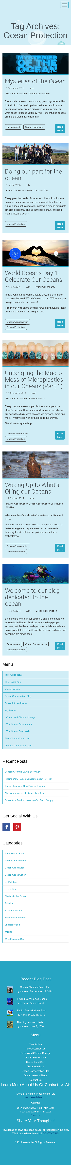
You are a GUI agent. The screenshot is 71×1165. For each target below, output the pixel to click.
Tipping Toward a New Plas (31, 1010)
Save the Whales (13, 910)
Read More (60, 128)
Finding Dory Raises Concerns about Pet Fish (28, 778)
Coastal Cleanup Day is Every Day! (23, 771)
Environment (13, 127)
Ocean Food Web (35, 1062)
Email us (35, 1115)
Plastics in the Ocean (16, 896)
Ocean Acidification (14, 867)
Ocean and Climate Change (20, 717)
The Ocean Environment (19, 724)
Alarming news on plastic (30, 1022)
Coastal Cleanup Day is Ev (34, 987)
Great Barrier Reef (14, 853)
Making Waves (12, 689)
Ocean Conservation (39, 93)
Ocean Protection (34, 127)
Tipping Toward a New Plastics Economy (26, 786)
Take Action (35, 1044)
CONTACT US (51, 1133)
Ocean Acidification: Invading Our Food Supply (29, 800)
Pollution (33, 398)
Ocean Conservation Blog (18, 696)
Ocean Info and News (16, 703)
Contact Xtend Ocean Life (18, 745)
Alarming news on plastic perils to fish (24, 793)
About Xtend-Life (35, 1066)
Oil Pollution (57, 503)
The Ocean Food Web (18, 731)
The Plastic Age (13, 682)
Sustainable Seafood (15, 917)
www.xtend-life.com (35, 1097)
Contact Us (35, 1079)
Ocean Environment (35, 1057)
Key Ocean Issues (35, 1048)
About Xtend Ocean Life (17, 738)
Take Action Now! (13, 674)
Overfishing (11, 889)
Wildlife (41, 398)
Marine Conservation (17, 93)
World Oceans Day (38, 190)
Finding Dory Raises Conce (32, 998)
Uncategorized (12, 924)
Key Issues (10, 710)
